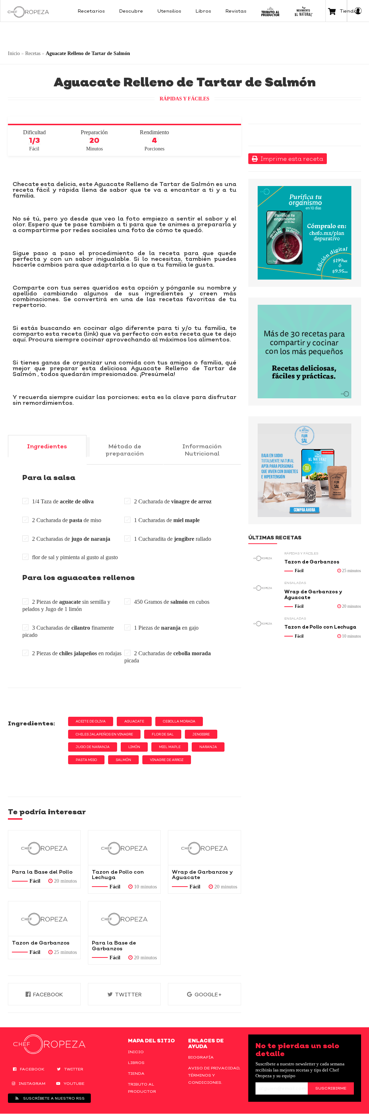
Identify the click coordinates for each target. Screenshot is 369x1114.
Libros (136, 1062)
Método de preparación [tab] (125, 450)
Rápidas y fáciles (184, 98)
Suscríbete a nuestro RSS (53, 1098)
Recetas (32, 53)
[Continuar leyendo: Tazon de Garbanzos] (44, 918)
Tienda (136, 1073)
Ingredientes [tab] (47, 446)
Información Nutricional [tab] (202, 450)
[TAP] (270, 11)
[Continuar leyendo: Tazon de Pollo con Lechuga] (124, 847)
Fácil (35, 881)
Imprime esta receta (290, 158)
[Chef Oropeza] (28, 11)
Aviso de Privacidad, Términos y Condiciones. (214, 1075)
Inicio (14, 53)
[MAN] (303, 11)
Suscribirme (330, 1088)
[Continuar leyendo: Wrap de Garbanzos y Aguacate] (204, 847)
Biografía (201, 1057)
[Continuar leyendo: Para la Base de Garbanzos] (124, 918)
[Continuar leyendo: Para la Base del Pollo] (44, 847)
